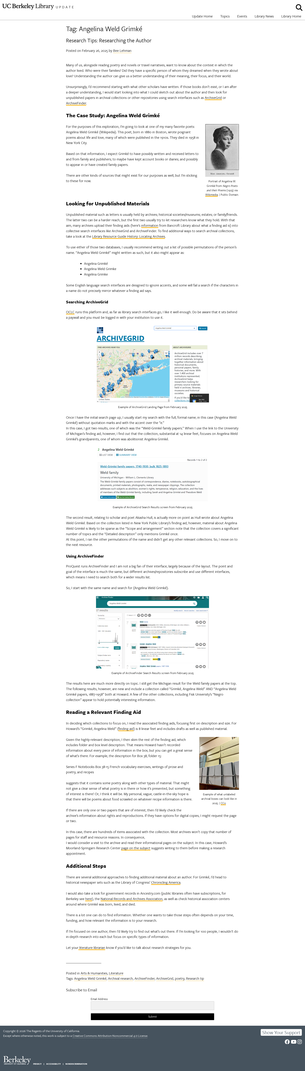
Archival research (120, 978)
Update (65, 7)
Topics (225, 16)
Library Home (291, 16)
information (149, 225)
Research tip (195, 978)
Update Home (202, 16)
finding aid (126, 728)
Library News (264, 16)
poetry (179, 978)
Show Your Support (281, 1032)
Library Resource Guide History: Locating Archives (128, 236)
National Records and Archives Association (132, 898)
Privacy (37, 1063)
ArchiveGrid (213, 97)
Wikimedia (211, 194)
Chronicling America (165, 882)
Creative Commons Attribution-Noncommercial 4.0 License (110, 1035)
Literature (116, 973)
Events (242, 16)
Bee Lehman (122, 50)
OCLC (70, 311)
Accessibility (53, 1063)
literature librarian (91, 947)
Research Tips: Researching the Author (108, 40)
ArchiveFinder (76, 103)
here (88, 898)
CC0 (223, 803)
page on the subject (135, 847)
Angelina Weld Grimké (90, 978)
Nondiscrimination (76, 1063)
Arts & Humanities (94, 973)
